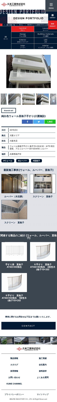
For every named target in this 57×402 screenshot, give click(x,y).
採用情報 (14, 371)
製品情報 (14, 358)
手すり (21, 25)
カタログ (14, 364)
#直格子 (36, 160)
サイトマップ (43, 394)
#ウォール (7, 160)
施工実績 (43, 358)
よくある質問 (43, 377)
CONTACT (28, 325)
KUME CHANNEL (14, 383)
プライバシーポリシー (14, 394)
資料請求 (43, 371)
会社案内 (43, 364)
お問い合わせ (14, 377)
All (6, 38)
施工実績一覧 (11, 25)
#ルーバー (22, 160)
